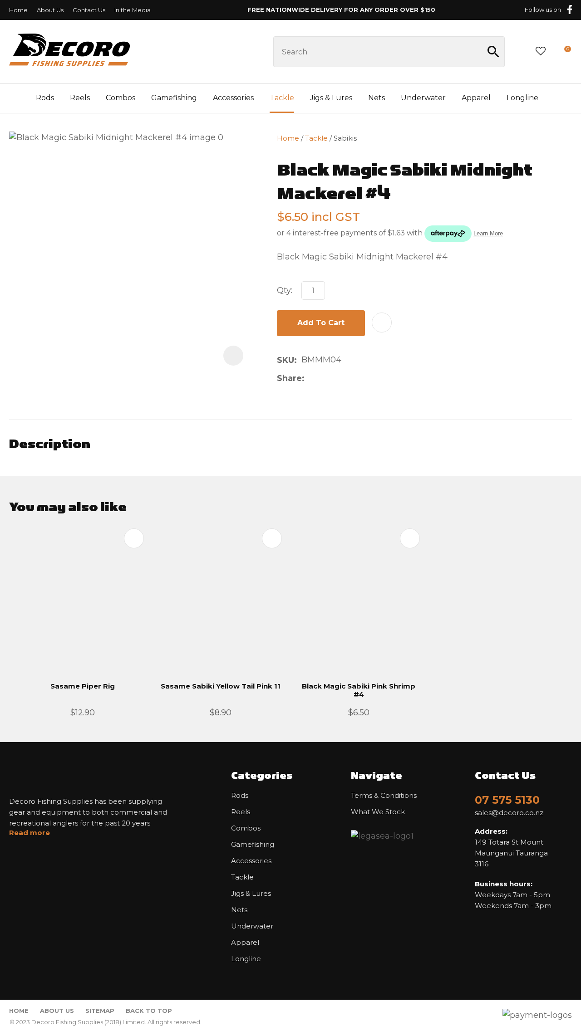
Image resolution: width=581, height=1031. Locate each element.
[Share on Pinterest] (352, 378)
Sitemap (99, 1010)
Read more (29, 833)
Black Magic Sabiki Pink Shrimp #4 (358, 690)
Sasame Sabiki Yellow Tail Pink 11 (221, 686)
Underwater (423, 97)
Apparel (476, 97)
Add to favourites (134, 538)
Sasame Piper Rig (82, 686)
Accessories (233, 97)
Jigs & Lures (331, 97)
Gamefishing (174, 97)
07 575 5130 (507, 799)
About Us (50, 10)
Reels (80, 97)
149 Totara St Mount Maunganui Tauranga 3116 (511, 847)
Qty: (284, 290)
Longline (522, 97)
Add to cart (321, 322)
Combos (120, 97)
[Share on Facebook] (310, 378)
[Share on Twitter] (323, 378)
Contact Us (89, 10)
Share (289, 378)
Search (494, 51)
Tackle (282, 97)
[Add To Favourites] (382, 322)
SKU (285, 360)
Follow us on (543, 9)
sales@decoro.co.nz (509, 813)
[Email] (338, 378)
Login (519, 51)
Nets (376, 97)
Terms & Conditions (384, 796)
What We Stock (378, 812)
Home (18, 10)
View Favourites (541, 52)
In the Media (132, 10)
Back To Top (149, 1010)
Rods (45, 97)
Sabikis (345, 138)
